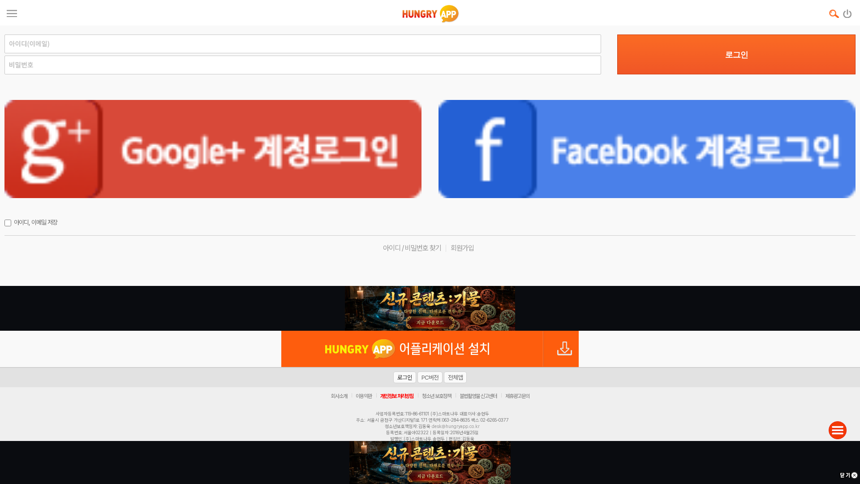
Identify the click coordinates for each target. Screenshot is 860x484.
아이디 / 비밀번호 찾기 (412, 248)
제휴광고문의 (517, 396)
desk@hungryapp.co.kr (456, 426)
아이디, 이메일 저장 (35, 222)
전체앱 (455, 377)
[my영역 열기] (12, 12)
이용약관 (364, 396)
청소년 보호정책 (436, 396)
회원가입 (462, 248)
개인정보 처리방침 (396, 396)
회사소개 (339, 396)
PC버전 (430, 377)
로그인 (736, 54)
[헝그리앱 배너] (430, 308)
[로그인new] (847, 11)
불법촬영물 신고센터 (478, 396)
